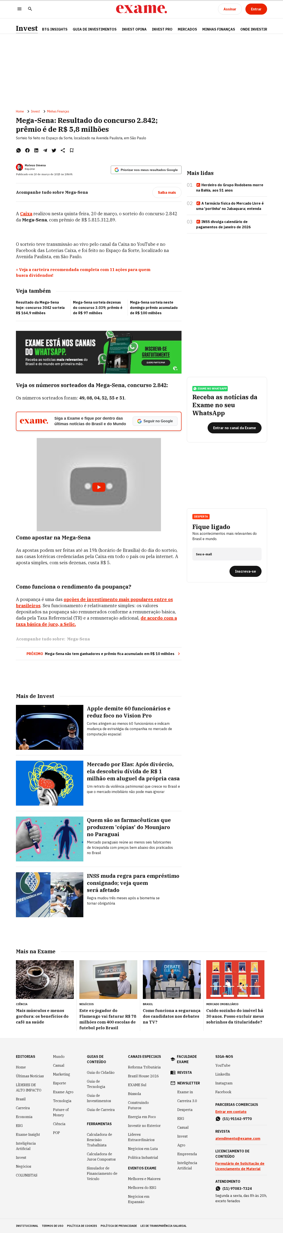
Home (20, 111)
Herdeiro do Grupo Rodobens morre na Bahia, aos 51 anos (229, 187)
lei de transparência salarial (163, 1225)
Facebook (223, 1092)
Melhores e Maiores (144, 1179)
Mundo (59, 1056)
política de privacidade (119, 1225)
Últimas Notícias (30, 1076)
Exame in (185, 1092)
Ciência (59, 1124)
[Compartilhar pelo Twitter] (54, 150)
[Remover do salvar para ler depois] (71, 150)
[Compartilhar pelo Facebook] (27, 150)
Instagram (224, 1083)
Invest (27, 28)
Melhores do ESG (142, 1187)
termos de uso (52, 1225)
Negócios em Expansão (138, 1199)
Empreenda (187, 1154)
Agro (181, 1145)
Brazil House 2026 (143, 1076)
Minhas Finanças (218, 29)
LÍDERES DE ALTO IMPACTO (28, 1087)
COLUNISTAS (26, 1175)
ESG (19, 1125)
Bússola (134, 1093)
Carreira (23, 1108)
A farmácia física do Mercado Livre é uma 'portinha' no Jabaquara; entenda (230, 206)
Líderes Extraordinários (141, 1137)
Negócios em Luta (143, 1148)
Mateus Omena (35, 165)
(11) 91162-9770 (237, 1119)
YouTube (222, 1065)
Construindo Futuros (138, 1105)
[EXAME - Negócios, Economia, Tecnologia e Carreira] (141, 9)
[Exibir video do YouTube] (99, 484)
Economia (24, 1117)
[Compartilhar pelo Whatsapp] (18, 150)
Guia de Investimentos (95, 29)
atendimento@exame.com (237, 1138)
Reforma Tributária (144, 1067)
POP (56, 1132)
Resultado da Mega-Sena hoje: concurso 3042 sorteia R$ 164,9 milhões (40, 307)
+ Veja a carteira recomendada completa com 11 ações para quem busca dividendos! (83, 272)
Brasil (21, 1099)
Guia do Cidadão (101, 1072)
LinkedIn (222, 1074)
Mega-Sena (78, 639)
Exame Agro (63, 1092)
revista (184, 1072)
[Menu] (19, 9)
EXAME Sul (137, 1085)
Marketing (61, 1074)
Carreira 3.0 (187, 1101)
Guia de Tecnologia (96, 1084)
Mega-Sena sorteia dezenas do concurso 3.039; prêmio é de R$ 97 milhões (97, 307)
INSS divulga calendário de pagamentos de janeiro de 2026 (223, 224)
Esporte (59, 1083)
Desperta (185, 1109)
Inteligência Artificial (26, 1146)
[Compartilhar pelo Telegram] (45, 150)
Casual (58, 1065)
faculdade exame (187, 1059)
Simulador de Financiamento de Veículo (102, 1173)
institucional (27, 1225)
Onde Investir (253, 29)
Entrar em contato (231, 1111)
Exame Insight (28, 1134)
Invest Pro (162, 29)
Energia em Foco (142, 1117)
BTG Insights (54, 29)
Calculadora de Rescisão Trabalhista (99, 1139)
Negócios (23, 1166)
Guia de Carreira (101, 1109)
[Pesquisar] (30, 9)
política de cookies (82, 1225)
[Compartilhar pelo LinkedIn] (36, 150)
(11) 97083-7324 (237, 1188)
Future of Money (61, 1112)
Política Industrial (143, 1157)
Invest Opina (134, 29)
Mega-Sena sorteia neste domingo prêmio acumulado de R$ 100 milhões (154, 307)
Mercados (187, 29)
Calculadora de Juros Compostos (101, 1156)
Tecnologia (62, 1101)
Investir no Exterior (144, 1125)
